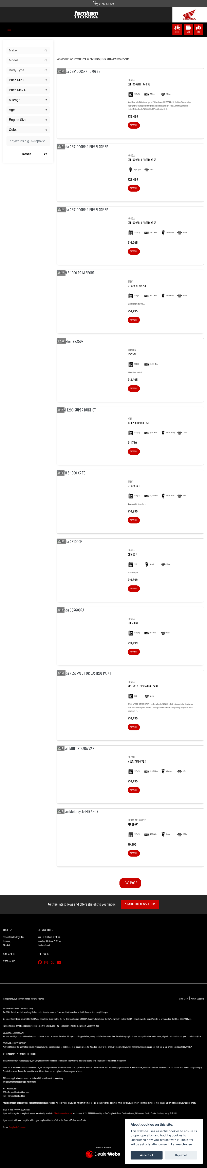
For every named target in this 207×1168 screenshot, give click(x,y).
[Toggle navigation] (9, 30)
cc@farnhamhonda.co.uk (62, 1113)
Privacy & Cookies (197, 999)
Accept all (146, 1155)
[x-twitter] (53, 963)
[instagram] (47, 963)
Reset (26, 154)
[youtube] (60, 963)
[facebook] (41, 963)
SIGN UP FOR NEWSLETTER (140, 904)
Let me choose (181, 1144)
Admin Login (183, 999)
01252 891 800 (106, 4)
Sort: (64, 45)
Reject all (181, 1155)
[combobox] (28, 50)
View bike (133, 125)
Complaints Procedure (17, 1127)
